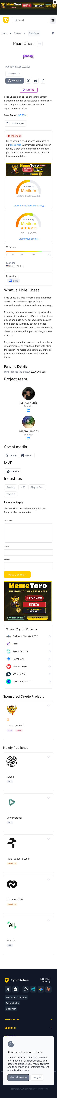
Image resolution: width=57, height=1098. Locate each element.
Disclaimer (11, 1008)
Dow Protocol (14, 817)
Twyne (10, 776)
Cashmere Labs (15, 899)
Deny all (37, 1077)
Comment (8, 520)
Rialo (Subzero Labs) (18, 858)
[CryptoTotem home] (5, 20)
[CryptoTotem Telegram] (15, 989)
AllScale (11, 940)
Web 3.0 (10, 494)
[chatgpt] (25, 989)
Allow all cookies (18, 1077)
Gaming (10, 487)
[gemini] (41, 989)
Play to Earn (37, 487)
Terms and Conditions (16, 997)
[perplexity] (33, 989)
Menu (52, 20)
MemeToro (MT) (15, 725)
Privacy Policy (12, 1003)
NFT (23, 487)
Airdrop (30, 89)
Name (7, 546)
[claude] (48, 989)
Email (7, 559)
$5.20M (22, 115)
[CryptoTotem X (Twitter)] (8, 989)
